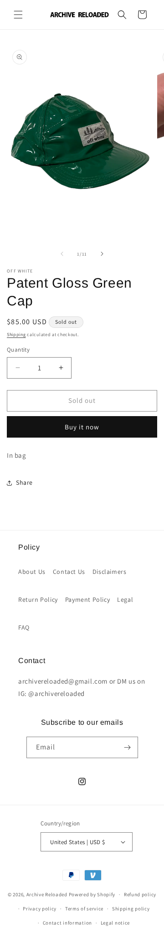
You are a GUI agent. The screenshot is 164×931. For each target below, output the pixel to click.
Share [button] (24, 482)
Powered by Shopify (92, 894)
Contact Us (69, 571)
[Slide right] (102, 254)
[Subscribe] (128, 747)
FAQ (24, 627)
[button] (18, 15)
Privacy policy (39, 908)
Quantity (18, 349)
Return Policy (38, 599)
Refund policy (140, 894)
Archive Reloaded (46, 894)
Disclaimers (109, 571)
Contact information (67, 923)
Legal (125, 599)
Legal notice (115, 923)
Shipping (16, 334)
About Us (32, 571)
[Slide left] (62, 254)
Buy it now (82, 427)
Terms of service (84, 908)
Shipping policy (131, 908)
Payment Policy (87, 599)
